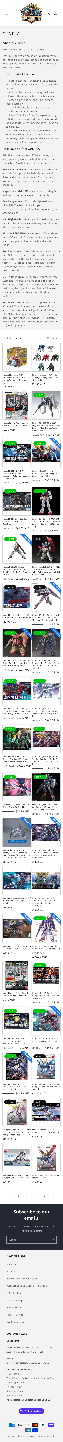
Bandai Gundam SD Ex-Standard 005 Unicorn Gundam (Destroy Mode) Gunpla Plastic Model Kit (16, 1132)
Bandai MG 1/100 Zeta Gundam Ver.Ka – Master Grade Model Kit (46, 947)
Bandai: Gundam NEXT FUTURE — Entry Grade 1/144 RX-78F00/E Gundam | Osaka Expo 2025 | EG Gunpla (46, 523)
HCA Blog (11, 1271)
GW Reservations (15, 1321)
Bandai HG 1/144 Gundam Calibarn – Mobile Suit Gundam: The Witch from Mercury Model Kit (46, 712)
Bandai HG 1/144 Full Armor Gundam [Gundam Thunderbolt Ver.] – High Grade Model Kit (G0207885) (45, 854)
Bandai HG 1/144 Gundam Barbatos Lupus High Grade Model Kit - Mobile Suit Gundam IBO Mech (16, 571)
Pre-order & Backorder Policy (21, 1278)
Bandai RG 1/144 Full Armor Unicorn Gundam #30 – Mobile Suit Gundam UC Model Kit (15, 759)
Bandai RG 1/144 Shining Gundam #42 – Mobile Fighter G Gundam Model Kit (45, 473)
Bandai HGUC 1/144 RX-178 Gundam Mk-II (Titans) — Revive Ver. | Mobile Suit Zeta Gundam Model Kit (46, 664)
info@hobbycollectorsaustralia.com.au (27, 1362)
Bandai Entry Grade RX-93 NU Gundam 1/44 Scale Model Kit (15, 1176)
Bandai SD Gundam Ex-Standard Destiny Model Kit (46, 1176)
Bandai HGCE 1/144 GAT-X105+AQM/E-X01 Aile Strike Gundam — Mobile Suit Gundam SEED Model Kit (16, 475)
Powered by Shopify (46, 1436)
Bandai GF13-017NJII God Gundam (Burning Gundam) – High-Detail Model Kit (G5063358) (45, 902)
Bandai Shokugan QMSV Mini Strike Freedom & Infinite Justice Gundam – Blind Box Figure (15, 379)
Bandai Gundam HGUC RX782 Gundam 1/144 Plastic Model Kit (46, 1130)
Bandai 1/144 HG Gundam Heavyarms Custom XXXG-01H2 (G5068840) (45, 995)
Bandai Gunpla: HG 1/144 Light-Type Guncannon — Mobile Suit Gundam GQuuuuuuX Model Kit (16, 711)
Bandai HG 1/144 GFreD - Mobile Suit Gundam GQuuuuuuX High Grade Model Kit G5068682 (46, 807)
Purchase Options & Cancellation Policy (27, 1285)
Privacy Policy (13, 1307)
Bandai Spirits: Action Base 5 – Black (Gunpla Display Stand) (15, 994)
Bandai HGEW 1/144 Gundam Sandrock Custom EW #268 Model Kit (14, 521)
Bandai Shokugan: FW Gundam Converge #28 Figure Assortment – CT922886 (46, 377)
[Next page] (53, 1195)
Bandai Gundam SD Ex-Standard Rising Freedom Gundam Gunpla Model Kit (46, 1086)
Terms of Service (14, 1314)
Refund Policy (13, 1293)
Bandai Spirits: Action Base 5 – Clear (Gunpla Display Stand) (15, 424)
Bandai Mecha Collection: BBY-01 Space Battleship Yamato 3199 (16, 616)
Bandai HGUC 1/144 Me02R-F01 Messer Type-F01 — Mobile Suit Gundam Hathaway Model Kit (16, 663)
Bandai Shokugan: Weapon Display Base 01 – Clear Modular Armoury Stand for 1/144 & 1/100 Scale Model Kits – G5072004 (16, 854)
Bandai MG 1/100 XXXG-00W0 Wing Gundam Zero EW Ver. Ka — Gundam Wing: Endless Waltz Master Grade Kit (46, 427)
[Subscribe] (52, 1240)
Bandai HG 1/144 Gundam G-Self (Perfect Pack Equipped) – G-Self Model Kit (16, 900)
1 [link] (9, 1195)
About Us (11, 1264)
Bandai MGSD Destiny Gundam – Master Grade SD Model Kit (16, 805)
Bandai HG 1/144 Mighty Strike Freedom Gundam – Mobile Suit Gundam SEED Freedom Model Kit (45, 760)
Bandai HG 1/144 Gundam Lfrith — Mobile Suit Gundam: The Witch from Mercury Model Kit (45, 617)
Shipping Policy (14, 1300)
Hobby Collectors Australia (26, 1436)
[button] (6, 13)
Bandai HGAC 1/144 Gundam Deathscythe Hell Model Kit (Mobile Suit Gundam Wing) (14, 1041)
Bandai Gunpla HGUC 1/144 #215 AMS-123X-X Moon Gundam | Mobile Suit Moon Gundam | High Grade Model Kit (46, 571)
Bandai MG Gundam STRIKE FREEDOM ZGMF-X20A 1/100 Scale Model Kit (14, 1086)
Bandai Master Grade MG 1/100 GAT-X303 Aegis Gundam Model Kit (45, 1041)
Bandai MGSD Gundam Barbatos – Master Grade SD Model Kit (16, 947)
